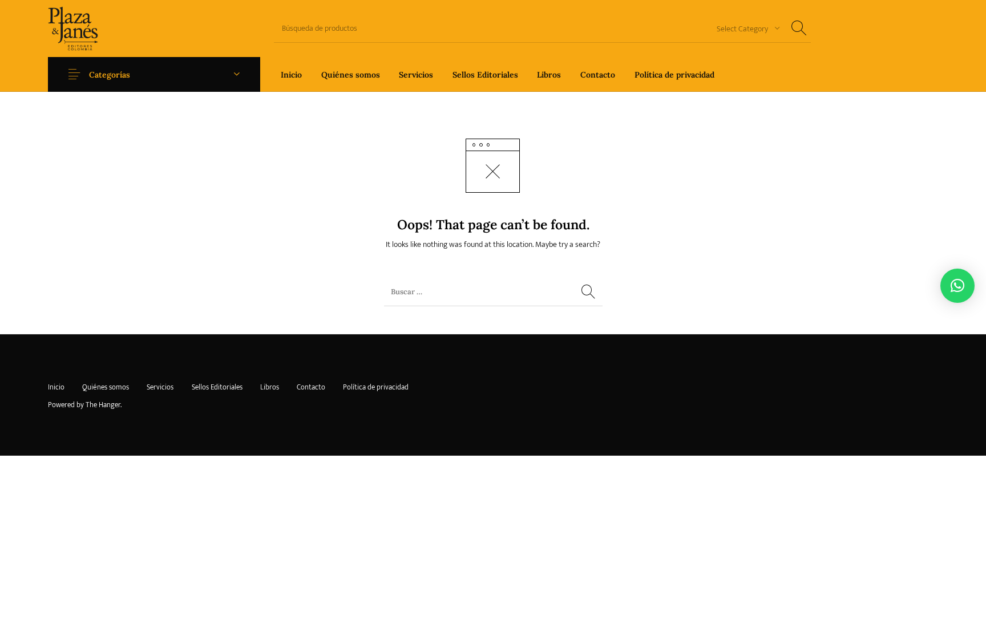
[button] (957, 286)
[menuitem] (291, 74)
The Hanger (103, 405)
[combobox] (744, 28)
